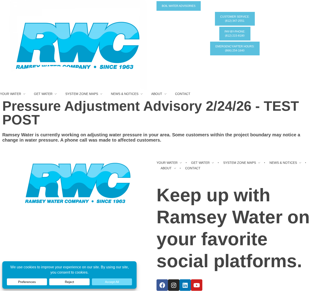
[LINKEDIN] (185, 285)
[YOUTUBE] (196, 285)
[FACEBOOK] (162, 285)
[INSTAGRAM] (173, 285)
